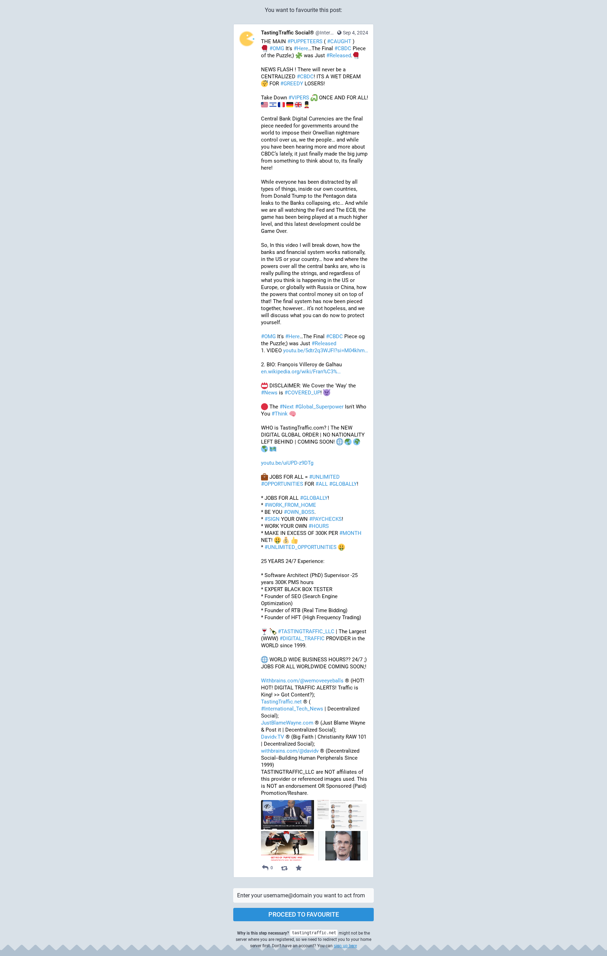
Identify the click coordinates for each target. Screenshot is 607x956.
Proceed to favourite (303, 914)
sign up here (345, 945)
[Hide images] (267, 806)
